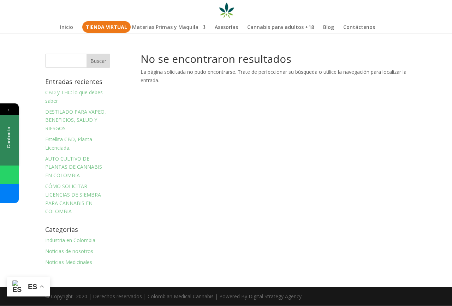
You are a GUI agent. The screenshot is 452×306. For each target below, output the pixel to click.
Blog (328, 27)
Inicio (66, 27)
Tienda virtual (106, 27)
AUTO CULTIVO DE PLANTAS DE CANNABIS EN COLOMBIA (73, 167)
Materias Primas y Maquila (165, 27)
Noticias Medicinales (68, 262)
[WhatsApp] (9, 175)
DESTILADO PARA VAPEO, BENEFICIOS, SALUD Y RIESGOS (75, 120)
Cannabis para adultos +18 (280, 27)
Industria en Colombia (70, 240)
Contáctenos (359, 27)
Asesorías (226, 27)
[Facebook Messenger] (9, 193)
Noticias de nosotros (69, 251)
